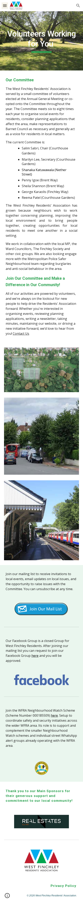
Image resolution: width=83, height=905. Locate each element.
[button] (5, 5)
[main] (41, 40)
